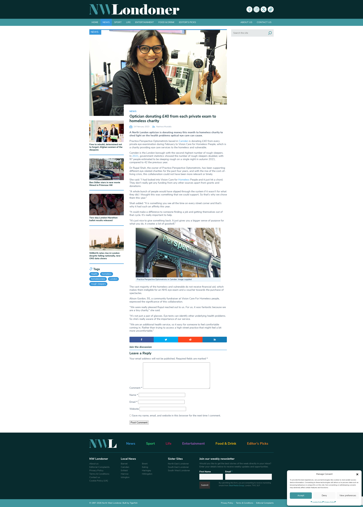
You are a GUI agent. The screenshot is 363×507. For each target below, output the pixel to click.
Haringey (146, 470)
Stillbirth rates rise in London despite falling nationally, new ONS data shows (105, 256)
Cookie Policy (317, 502)
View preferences (347, 495)
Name (133, 395)
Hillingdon (147, 473)
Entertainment (144, 22)
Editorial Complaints (99, 467)
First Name (205, 472)
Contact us (264, 22)
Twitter (264, 9)
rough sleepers (98, 283)
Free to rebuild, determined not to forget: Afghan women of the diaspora (106, 147)
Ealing (145, 467)
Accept (300, 495)
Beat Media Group (236, 485)
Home (95, 22)
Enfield (124, 470)
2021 (135, 156)
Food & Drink (166, 22)
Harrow (124, 473)
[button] (357, 474)
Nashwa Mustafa (163, 126)
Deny (324, 495)
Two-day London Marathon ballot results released (103, 219)
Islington (125, 477)
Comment (135, 387)
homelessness (98, 278)
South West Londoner (179, 470)
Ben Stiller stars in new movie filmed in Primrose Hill (104, 184)
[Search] (270, 33)
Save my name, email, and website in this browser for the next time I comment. (176, 415)
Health (94, 274)
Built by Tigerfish (130, 503)
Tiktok (271, 9)
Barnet (124, 463)
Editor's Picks (187, 22)
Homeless (184, 179)
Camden (183, 141)
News (106, 22)
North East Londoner (178, 463)
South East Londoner (178, 467)
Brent (144, 463)
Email (133, 401)
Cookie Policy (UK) (98, 480)
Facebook (249, 9)
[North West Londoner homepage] (134, 9)
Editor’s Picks (257, 443)
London (113, 278)
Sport (118, 22)
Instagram (256, 9)
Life (128, 22)
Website (134, 408)
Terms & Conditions (99, 473)
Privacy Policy (329, 502)
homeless (106, 274)
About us (246, 22)
